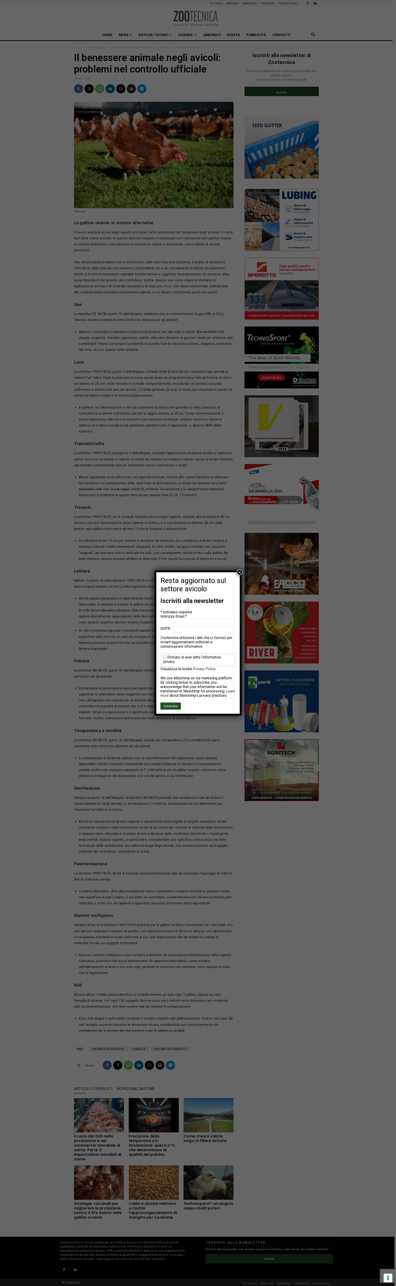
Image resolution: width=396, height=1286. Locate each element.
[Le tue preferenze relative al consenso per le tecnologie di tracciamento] (388, 1278)
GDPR (165, 628)
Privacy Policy (204, 669)
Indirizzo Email (173, 616)
